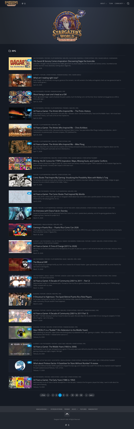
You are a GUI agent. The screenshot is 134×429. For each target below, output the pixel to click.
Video (79, 259)
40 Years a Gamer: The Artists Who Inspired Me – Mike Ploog (58, 144)
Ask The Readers (38, 58)
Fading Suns (80, 241)
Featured (83, 409)
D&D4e (47, 276)
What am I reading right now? (45, 78)
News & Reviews (81, 208)
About (102, 3)
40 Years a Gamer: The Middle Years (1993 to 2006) (55, 347)
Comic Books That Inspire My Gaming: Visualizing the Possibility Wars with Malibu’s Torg (70, 177)
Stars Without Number (90, 158)
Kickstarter (56, 360)
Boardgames (37, 224)
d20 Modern (72, 241)
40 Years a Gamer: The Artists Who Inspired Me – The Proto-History (62, 111)
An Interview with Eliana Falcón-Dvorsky (50, 211)
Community (119, 3)
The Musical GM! (40, 262)
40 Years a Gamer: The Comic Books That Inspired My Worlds (59, 194)
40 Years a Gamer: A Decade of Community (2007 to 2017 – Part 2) (61, 281)
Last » (91, 395)
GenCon (63, 276)
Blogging (36, 294)
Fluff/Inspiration (56, 58)
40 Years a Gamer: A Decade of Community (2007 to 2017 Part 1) (60, 313)
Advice (35, 191)
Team (111, 3)
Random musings (62, 75)
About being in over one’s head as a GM (49, 94)
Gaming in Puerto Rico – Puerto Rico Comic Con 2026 (56, 227)
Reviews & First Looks (104, 208)
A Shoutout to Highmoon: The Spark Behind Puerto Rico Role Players (62, 297)
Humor (94, 241)
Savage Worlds (103, 58)
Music (65, 259)
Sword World (76, 75)
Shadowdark (113, 58)
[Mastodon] (22, 3)
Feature (47, 58)
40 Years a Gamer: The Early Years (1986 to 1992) (54, 380)
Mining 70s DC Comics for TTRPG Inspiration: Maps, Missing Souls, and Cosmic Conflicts (70, 161)
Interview (60, 208)
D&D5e (35, 208)
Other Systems (89, 58)
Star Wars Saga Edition (46, 278)
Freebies (65, 108)
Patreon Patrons (56, 409)
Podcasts (80, 310)
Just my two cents (69, 208)
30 (81, 395)
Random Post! (93, 409)
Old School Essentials (76, 58)
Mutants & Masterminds (83, 276)
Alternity (36, 75)
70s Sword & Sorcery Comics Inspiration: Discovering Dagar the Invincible (64, 61)
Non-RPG (65, 58)
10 (72, 395)
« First (43, 395)
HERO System (55, 377)
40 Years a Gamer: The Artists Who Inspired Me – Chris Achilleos (60, 128)
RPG (96, 58)
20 (77, 395)
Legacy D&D (70, 276)
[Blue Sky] (25, 3)
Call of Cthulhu (57, 241)
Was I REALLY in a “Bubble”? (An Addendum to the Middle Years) (60, 330)
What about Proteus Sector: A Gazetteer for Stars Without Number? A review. (65, 363)
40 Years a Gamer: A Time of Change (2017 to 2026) (55, 246)
